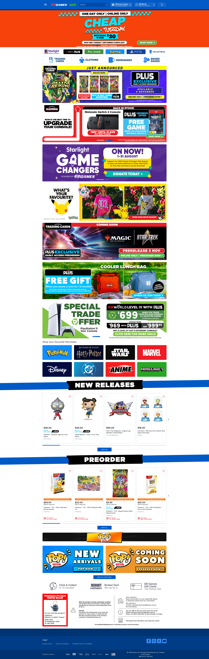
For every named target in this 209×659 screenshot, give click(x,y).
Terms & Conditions (62, 644)
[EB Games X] (159, 641)
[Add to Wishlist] (70, 396)
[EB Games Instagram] (154, 641)
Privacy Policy (47, 644)
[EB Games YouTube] (164, 641)
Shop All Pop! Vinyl (104, 577)
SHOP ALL (104, 449)
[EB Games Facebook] (149, 641)
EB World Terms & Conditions (83, 644)
